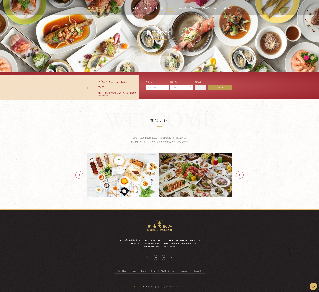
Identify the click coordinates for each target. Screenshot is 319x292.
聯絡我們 (216, 8)
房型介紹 (159, 8)
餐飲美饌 (170, 8)
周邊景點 (193, 8)
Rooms (143, 271)
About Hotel (122, 271)
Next (240, 175)
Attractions (184, 271)
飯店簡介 (136, 8)
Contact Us (197, 271)
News (134, 271)
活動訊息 (148, 8)
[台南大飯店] (159, 230)
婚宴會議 (182, 8)
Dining (153, 271)
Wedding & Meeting (168, 271)
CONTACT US (159, 59)
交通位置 (205, 8)
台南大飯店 (96, 7)
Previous (79, 175)
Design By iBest (180, 286)
